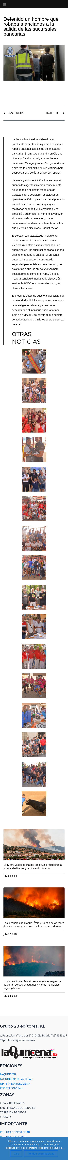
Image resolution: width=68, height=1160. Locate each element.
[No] (64, 1148)
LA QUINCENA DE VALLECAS (16, 1079)
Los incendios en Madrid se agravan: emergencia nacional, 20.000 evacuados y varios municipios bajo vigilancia (32, 985)
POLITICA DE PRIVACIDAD (15, 1132)
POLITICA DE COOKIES (13, 1137)
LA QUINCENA (8, 1074)
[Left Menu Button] (4, 4)
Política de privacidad (41, 1153)
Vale (16, 1153)
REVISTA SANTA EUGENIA (15, 1083)
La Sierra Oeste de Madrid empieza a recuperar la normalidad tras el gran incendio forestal (32, 866)
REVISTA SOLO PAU (11, 1088)
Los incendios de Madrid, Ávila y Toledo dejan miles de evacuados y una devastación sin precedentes (33, 925)
